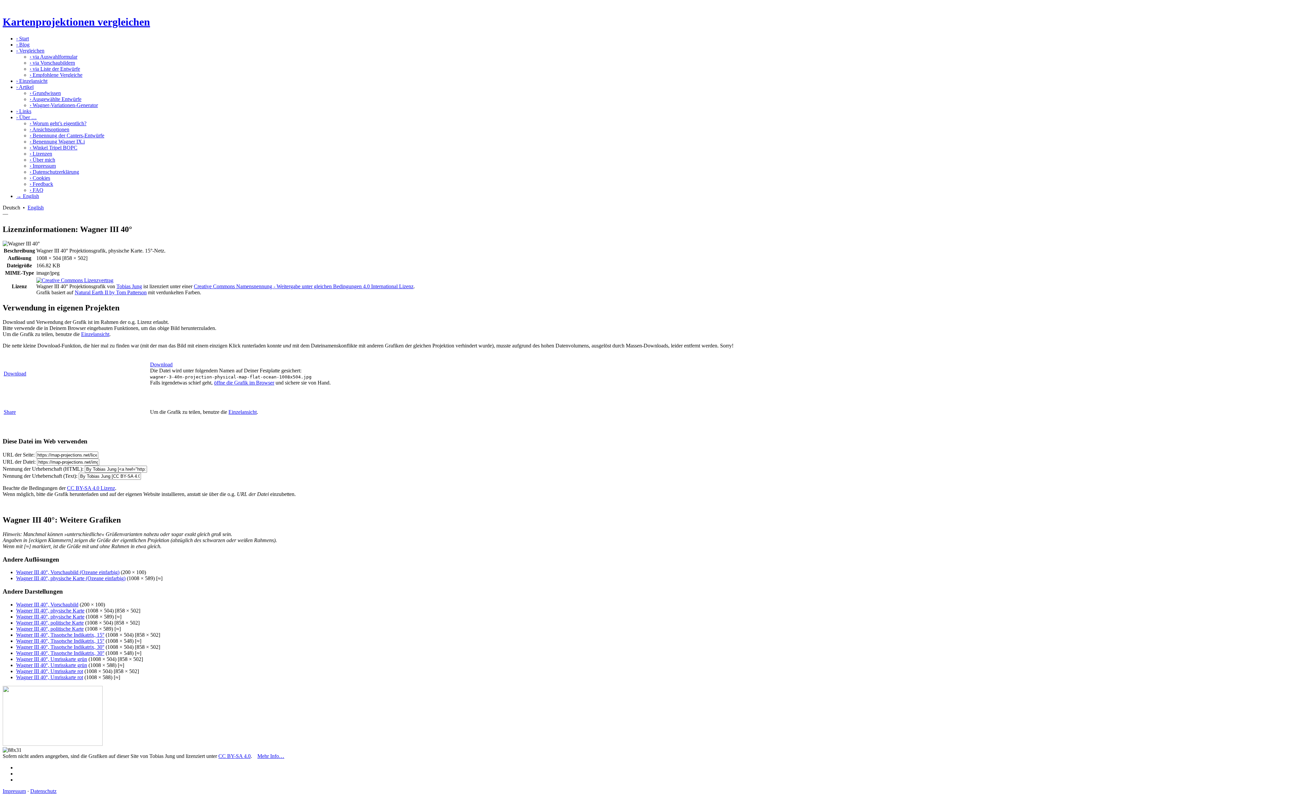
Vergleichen (30, 51)
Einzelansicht (31, 81)
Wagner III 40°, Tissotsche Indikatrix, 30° (60, 647)
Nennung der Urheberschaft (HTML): (43, 469)
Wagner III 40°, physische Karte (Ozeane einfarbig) (70, 578)
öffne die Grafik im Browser (244, 383)
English (36, 207)
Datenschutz (43, 791)
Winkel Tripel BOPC (53, 148)
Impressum (43, 166)
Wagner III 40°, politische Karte (50, 623)
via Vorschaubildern (52, 63)
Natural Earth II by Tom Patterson (111, 292)
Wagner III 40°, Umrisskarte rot (49, 671)
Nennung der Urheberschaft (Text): (40, 476)
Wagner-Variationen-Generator (64, 105)
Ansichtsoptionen (49, 129)
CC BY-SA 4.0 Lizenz (91, 488)
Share (10, 412)
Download (15, 373)
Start (22, 38)
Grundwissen (45, 93)
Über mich (42, 160)
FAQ (36, 190)
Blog (23, 44)
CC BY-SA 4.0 (234, 756)
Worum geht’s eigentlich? (58, 123)
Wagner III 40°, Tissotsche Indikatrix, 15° (60, 635)
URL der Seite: (19, 455)
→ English (27, 196)
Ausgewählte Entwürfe (55, 99)
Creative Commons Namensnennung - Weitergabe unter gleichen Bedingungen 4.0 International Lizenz (304, 286)
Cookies (40, 178)
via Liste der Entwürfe (55, 69)
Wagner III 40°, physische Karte (50, 610)
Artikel (25, 87)
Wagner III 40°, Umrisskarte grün (51, 659)
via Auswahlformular (53, 57)
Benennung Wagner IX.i (57, 141)
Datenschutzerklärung (54, 172)
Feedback (41, 184)
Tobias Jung (129, 286)
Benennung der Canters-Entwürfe (67, 135)
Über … (26, 117)
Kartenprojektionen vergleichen (76, 22)
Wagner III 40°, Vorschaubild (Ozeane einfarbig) (67, 572)
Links (23, 111)
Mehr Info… (270, 756)
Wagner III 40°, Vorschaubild (47, 604)
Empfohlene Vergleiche (56, 75)
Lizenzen (41, 154)
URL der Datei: (19, 462)
